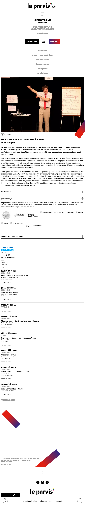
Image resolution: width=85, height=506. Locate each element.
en (42, 474)
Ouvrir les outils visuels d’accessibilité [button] (5, 500)
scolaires (42, 60)
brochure (42, 64)
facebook (38, 482)
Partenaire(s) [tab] (6, 199)
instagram (42, 482)
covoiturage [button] (32, 41)
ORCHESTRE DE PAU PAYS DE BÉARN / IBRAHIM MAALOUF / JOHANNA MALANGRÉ (21, 460)
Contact (59, 501)
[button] (42, 14)
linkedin (47, 482)
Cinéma (42, 34)
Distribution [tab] (6, 192)
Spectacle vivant (42, 21)
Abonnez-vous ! (46, 501)
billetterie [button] (54, 41)
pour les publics (42, 55)
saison (42, 51)
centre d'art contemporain (42, 28)
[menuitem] (42, 51)
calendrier (43, 41)
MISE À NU (7, 464)
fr (42, 471)
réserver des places (10, 495)
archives (42, 73)
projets (42, 69)
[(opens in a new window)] (6, 215)
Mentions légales (30, 501)
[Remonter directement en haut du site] (79, 500)
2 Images (7, 134)
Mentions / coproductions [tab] (12, 236)
